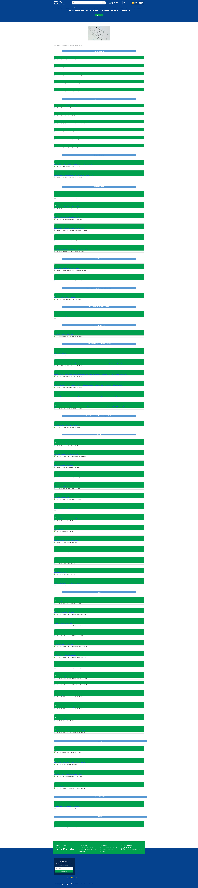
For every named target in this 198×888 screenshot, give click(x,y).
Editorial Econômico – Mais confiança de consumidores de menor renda (70, 279)
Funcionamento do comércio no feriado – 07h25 (65, 196)
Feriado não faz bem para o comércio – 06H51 (64, 82)
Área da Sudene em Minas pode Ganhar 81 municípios (66, 454)
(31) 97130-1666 (127, 848)
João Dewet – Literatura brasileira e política (63, 465)
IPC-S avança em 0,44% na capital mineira (63, 623)
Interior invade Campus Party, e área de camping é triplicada (70, 762)
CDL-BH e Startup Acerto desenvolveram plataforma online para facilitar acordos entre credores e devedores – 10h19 (80, 74)
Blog (89, 8)
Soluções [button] (59, 8)
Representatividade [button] (99, 8)
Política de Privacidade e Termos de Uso (131, 878)
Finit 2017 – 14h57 (58, 786)
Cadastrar (64, 871)
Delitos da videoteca (58, 529)
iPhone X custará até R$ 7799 (60, 353)
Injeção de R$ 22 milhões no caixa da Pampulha (66, 806)
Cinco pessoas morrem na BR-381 (63, 826)
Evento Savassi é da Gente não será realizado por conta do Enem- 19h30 (70, 249)
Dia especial (56, 114)
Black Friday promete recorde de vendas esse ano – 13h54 (69, 730)
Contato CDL (137, 8)
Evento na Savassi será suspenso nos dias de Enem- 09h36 (67, 217)
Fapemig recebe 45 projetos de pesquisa (63, 634)
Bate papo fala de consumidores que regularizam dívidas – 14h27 (68, 66)
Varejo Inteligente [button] (125, 8)
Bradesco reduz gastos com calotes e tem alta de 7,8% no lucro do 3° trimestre (74, 695)
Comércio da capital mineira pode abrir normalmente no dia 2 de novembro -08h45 (72, 122)
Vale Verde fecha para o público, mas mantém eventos (66, 540)
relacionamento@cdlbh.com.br (132, 850)
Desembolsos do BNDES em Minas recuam (63, 644)
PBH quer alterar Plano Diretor (61, 551)
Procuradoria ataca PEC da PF (60, 572)
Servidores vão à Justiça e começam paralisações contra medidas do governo (74, 707)
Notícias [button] (74, 8)
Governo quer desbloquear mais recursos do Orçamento (69, 719)
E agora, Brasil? (58, 750)
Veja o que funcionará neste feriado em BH (63, 138)
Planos (68, 8)
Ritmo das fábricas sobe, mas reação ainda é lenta (65, 297)
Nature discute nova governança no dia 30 (63, 334)
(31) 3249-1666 (65, 849)
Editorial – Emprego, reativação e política (63, 508)
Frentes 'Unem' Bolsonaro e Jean (61, 497)
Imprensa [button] (82, 8)
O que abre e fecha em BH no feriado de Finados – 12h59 (66, 206)
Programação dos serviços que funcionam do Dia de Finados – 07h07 (69, 228)
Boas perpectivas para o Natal (60, 444)
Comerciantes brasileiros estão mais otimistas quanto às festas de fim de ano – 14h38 (73, 175)
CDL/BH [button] (114, 8)
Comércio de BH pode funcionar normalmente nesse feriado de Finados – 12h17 (72, 130)
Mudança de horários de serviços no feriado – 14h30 (66, 239)
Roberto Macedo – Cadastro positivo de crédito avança (66, 268)
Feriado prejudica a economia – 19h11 (62, 90)
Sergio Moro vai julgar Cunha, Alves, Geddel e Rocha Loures (67, 583)
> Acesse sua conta (113, 2)
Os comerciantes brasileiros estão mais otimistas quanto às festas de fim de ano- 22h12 (73, 164)
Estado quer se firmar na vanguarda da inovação (65, 655)
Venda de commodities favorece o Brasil (64, 683)
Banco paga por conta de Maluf (61, 476)
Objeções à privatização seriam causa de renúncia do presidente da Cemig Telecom (72, 666)
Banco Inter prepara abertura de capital (63, 676)
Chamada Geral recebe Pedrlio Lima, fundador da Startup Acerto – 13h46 (70, 58)
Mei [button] (108, 8)
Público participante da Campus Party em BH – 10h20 (68, 774)
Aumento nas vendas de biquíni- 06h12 (63, 316)
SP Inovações (65, 884)
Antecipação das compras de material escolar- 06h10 (66, 425)
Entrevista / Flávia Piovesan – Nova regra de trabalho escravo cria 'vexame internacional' (74, 519)
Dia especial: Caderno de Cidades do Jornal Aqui (65, 106)
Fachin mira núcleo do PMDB (60, 486)
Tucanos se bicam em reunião (60, 561)
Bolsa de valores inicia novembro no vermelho (64, 612)
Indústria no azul (58, 601)
